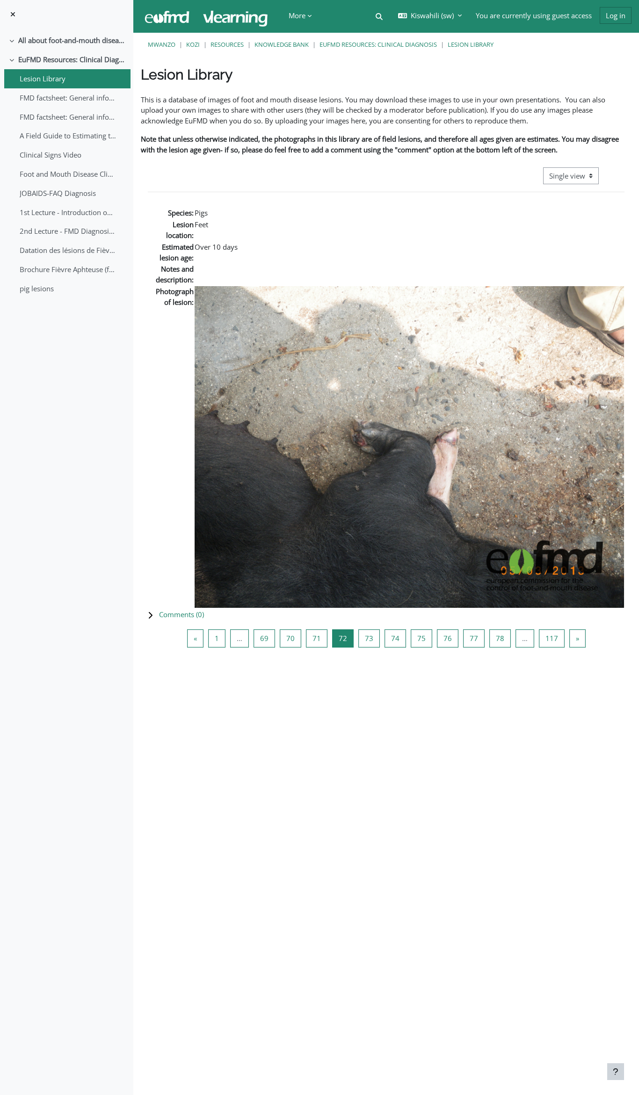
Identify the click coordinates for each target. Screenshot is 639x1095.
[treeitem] (66, 40)
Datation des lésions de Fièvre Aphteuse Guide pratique (68, 250)
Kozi (193, 44)
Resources (227, 44)
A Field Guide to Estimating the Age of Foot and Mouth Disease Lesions (68, 135)
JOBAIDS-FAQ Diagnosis (58, 193)
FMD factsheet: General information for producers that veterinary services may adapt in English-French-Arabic (68, 117)
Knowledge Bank (281, 44)
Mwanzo (161, 44)
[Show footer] (615, 1071)
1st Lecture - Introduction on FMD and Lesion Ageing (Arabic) (68, 212)
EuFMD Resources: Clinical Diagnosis (72, 59)
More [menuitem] (297, 15)
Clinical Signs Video (50, 154)
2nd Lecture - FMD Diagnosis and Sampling (68, 231)
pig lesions (37, 288)
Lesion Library (42, 78)
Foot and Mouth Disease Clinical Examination (68, 174)
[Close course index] (12, 14)
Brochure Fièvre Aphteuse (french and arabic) (68, 269)
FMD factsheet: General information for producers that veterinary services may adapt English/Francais (68, 97)
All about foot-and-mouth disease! (72, 40)
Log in (615, 15)
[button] (379, 16)
